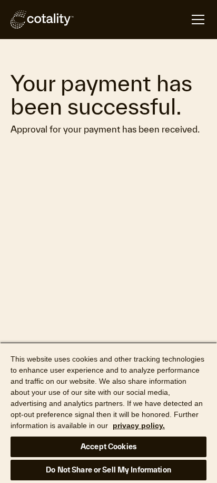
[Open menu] (140, 19)
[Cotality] (42, 19)
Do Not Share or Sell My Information (108, 470)
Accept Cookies (108, 446)
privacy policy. (139, 425)
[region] (108, 412)
